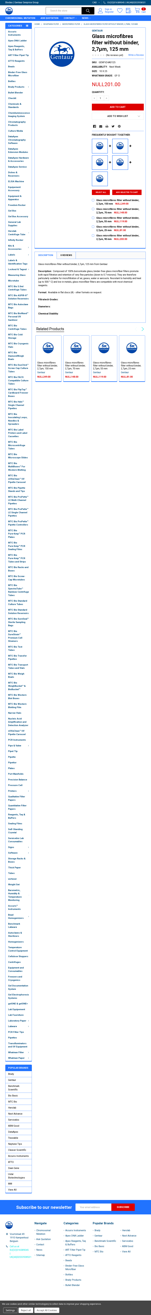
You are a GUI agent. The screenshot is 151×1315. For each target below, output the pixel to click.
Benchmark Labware (14, 926)
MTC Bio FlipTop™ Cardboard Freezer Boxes (18, 392)
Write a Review (136, 55)
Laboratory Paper (17, 1020)
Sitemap (40, 1255)
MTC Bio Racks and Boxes (18, 569)
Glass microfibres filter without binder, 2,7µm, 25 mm (131, 365)
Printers (12, 791)
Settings (10, 1310)
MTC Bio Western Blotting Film (17, 706)
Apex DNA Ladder (17, 40)
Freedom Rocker (17, 205)
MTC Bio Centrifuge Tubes (17, 327)
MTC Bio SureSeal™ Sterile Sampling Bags (18, 622)
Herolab (12, 1107)
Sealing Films (15, 823)
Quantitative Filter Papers (17, 807)
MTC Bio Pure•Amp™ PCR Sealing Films (16, 546)
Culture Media (15, 131)
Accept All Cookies (47, 1310)
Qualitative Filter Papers (16, 798)
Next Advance (15, 1113)
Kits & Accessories (14, 247)
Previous (136, 329)
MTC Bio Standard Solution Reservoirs (18, 612)
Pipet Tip (13, 751)
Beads (11, 66)
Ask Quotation (49, 18)
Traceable (13, 1138)
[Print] (107, 126)
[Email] (100, 126)
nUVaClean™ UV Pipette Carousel (17, 733)
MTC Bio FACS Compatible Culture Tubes (18, 380)
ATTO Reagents (16, 61)
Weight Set (14, 884)
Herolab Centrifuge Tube (16, 233)
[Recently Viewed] (130, 10)
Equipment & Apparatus (15, 198)
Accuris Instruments (14, 33)
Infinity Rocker (15, 240)
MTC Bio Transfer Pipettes (17, 657)
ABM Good (13, 1125)
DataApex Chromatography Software (17, 139)
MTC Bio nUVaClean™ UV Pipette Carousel (17, 478)
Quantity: (98, 92)
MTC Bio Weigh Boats (16, 675)
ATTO (11, 1162)
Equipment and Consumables (16, 969)
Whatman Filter (16, 1052)
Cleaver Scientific (17, 1150)
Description (45, 255)
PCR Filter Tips (16, 1032)
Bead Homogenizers (16, 917)
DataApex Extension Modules (18, 151)
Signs (11, 847)
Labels (11, 254)
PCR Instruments (17, 740)
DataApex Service (17, 167)
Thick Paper (14, 867)
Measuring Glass (17, 275)
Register (109, 12)
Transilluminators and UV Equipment (17, 1045)
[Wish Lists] (121, 10)
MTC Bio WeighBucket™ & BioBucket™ (17, 686)
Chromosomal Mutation (20, 18)
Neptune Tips (15, 1144)
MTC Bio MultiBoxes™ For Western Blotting (17, 466)
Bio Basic (13, 1095)
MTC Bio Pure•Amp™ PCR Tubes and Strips (17, 558)
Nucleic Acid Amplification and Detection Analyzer (18, 722)
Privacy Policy (128, 1299)
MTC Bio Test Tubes (15, 648)
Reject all (26, 1310)
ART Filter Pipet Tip (18, 55)
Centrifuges (14, 962)
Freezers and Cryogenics (15, 978)
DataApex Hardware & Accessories (18, 160)
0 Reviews (66, 255)
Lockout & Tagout (17, 269)
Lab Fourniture (16, 1015)
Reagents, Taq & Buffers (16, 816)
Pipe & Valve (14, 745)
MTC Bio (12, 1101)
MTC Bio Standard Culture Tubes (17, 603)
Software (13, 853)
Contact (69, 18)
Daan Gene (13, 1168)
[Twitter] (113, 126)
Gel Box (12, 210)
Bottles (11, 81)
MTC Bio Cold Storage (15, 336)
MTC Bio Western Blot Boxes (17, 697)
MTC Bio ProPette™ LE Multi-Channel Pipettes (18, 500)
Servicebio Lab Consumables (16, 840)
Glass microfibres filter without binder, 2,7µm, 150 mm (47, 365)
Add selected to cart (127, 192)
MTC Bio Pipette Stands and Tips (16, 490)
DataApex (13, 1131)
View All (12, 1189)
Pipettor (12, 762)
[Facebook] (94, 126)
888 (10, 1183)
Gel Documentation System (18, 987)
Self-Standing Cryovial (15, 831)
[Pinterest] (119, 126)
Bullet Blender (15, 92)
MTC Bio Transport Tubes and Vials (18, 666)
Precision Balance (17, 779)
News (85, 18)
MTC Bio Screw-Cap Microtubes (16, 578)
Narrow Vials (14, 713)
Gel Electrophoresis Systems (18, 996)
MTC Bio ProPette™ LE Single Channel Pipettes (18, 512)
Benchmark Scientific (13, 1088)
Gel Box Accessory (18, 216)
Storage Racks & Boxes (17, 860)
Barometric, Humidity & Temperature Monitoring (15, 895)
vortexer (12, 879)
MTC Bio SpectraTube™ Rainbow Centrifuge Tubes (18, 590)
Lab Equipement (16, 1009)
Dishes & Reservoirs (13, 174)
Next (142, 329)
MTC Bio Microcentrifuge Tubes (16, 445)
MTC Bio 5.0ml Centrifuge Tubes (17, 288)
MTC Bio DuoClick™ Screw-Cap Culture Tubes (18, 368)
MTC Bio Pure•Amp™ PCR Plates (16, 533)
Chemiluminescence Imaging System (19, 115)
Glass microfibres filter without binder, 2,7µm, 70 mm (75, 365)
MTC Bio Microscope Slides (18, 456)
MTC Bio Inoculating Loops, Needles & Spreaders (17, 419)
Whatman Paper (16, 1058)
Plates (11, 768)
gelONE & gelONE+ (18, 1003)
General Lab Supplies (14, 224)
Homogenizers (16, 941)
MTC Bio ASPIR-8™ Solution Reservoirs (18, 297)
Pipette (12, 757)
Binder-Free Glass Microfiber (17, 74)
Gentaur (12, 1080)
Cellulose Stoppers (18, 956)
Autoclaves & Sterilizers (15, 935)
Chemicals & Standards (14, 106)
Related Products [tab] (50, 329)
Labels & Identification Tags (17, 262)
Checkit (12, 98)
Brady (11, 1074)
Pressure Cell (15, 785)
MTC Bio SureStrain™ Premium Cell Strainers (15, 636)
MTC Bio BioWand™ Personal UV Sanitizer (18, 316)
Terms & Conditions (23, 1299)
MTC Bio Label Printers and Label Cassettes (17, 433)
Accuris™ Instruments (14, 908)
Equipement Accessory (14, 189)
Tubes (11, 873)
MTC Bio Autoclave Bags (18, 306)
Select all (101, 192)
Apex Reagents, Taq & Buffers (16, 48)
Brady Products (16, 87)
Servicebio (13, 1119)
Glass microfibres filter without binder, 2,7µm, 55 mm (103, 365)
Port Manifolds (15, 774)
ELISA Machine (16, 181)
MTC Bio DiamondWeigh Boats (16, 356)
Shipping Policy (58, 1299)
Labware (12, 1026)
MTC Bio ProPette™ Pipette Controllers (18, 523)
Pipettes (12, 1037)
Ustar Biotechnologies (16, 1176)
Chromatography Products (17, 124)
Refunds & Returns (93, 1299)
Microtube (13, 280)
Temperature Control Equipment (18, 949)
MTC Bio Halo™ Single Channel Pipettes (16, 405)
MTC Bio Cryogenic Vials (18, 345)
